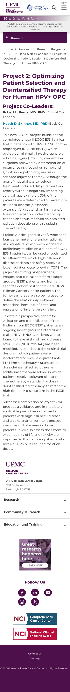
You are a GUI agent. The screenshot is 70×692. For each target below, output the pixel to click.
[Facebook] (22, 593)
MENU (63, 3)
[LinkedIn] (35, 593)
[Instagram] (22, 602)
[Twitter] (35, 602)
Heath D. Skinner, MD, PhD (25, 123)
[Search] (54, 7)
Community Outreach (22, 512)
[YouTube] (48, 593)
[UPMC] (14, 7)
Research (17, 38)
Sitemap (35, 658)
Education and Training (23, 524)
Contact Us (35, 653)
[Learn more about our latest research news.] (35, 554)
